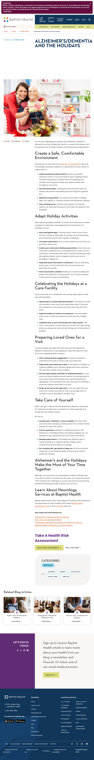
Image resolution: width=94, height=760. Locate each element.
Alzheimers (51, 572)
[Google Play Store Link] (21, 721)
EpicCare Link (35, 731)
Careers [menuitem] (69, 19)
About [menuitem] (77, 19)
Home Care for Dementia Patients (48, 520)
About (33, 702)
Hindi (77, 722)
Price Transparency (37, 735)
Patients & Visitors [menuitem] (51, 19)
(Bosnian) (81, 719)
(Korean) (65, 715)
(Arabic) (65, 702)
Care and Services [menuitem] (42, 19)
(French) (66, 711)
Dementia (63, 572)
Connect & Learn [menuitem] (60, 19)
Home (6, 744)
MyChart (81, 27)
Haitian (78, 711)
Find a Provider (55, 27)
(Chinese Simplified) (65, 707)
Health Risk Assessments (48, 548)
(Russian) (66, 722)
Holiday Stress (53, 576)
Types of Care (35, 705)
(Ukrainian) (81, 703)
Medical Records (36, 713)
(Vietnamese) (65, 731)
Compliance (46, 751)
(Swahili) (81, 708)
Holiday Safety (76, 572)
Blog (32, 728)
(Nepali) (65, 719)
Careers (33, 720)
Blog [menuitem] (84, 19)
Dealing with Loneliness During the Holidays (52, 517)
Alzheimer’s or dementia (69, 164)
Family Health (48, 565)
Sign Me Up (50, 675)
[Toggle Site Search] (89, 20)
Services (33, 709)
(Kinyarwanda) (80, 728)
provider (60, 506)
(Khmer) (81, 715)
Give (88, 27)
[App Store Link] (9, 721)
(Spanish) (66, 726)
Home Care (66, 576)
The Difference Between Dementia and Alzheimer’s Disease (58, 523)
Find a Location (43, 27)
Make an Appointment (69, 27)
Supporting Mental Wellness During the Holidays (54, 525)
